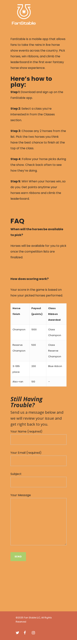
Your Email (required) (25, 453)
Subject (15, 474)
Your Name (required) (26, 431)
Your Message (20, 495)
